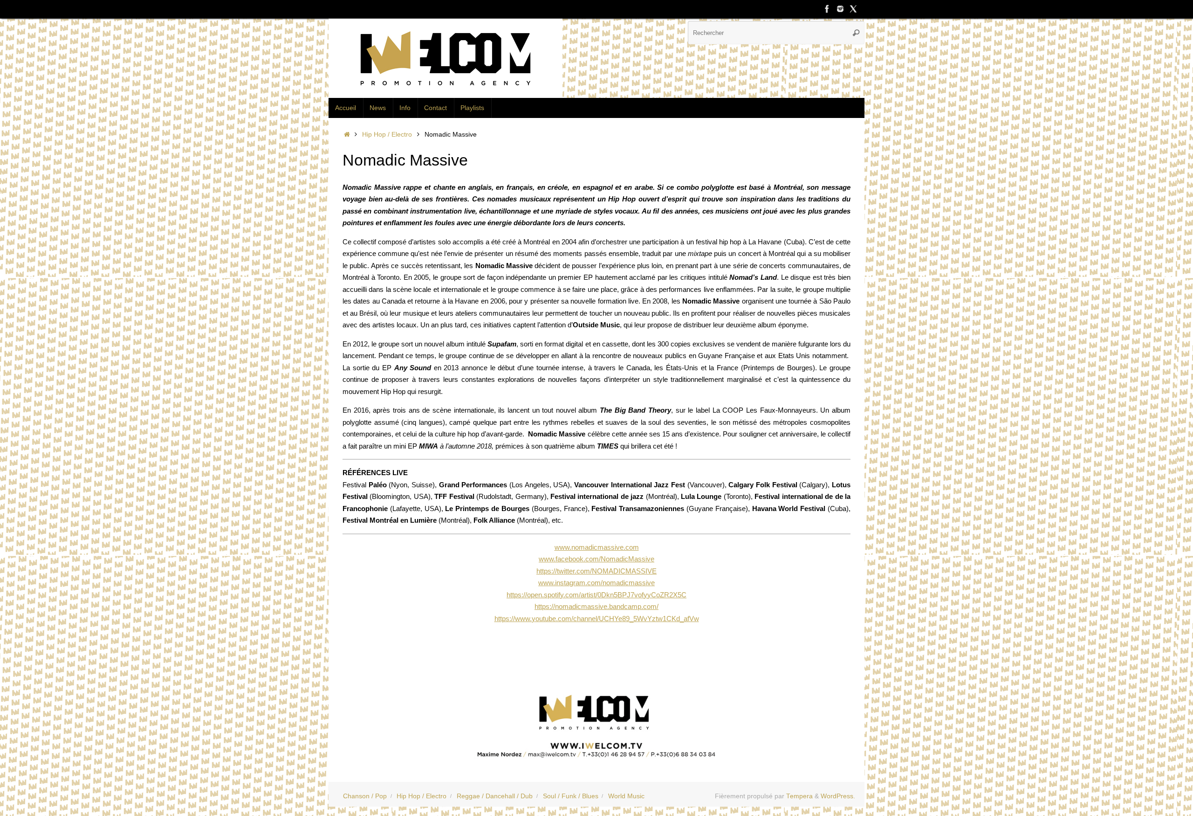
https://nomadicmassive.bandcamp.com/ (596, 606)
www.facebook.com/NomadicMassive (596, 559)
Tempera (799, 796)
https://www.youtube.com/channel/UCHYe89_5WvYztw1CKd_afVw (596, 618)
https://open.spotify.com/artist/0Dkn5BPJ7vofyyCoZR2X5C (596, 595)
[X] (853, 8)
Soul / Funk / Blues (570, 796)
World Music (626, 796)
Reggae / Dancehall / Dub (495, 796)
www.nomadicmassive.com (597, 547)
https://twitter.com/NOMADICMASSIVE (596, 571)
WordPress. (838, 796)
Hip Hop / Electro (387, 134)
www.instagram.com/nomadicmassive (596, 583)
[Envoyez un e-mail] (596, 723)
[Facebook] (827, 8)
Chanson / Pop (365, 796)
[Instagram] (840, 8)
